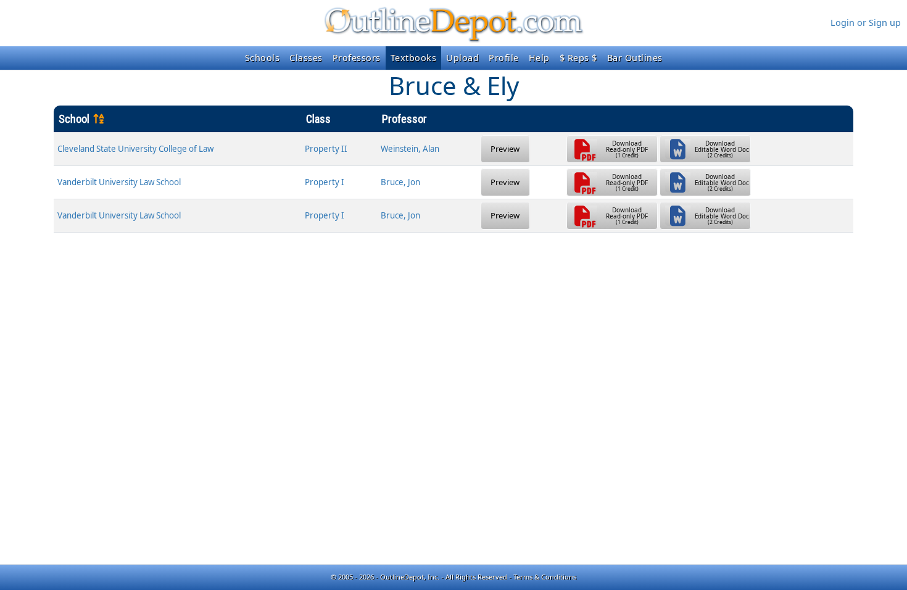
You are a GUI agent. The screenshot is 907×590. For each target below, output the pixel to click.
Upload (462, 58)
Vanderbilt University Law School (119, 182)
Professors (357, 58)
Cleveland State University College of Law (135, 148)
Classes (306, 58)
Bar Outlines (635, 58)
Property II (326, 148)
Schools (262, 58)
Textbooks (414, 58)
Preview (505, 148)
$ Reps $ (578, 58)
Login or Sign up (865, 22)
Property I (324, 182)
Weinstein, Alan (410, 148)
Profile (504, 58)
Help (539, 58)
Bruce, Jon (400, 182)
